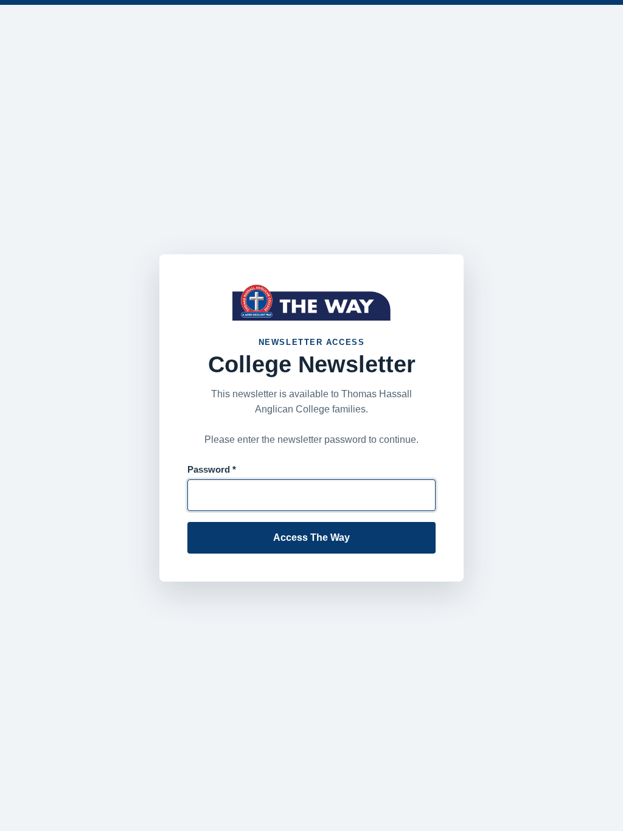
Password (211, 469)
